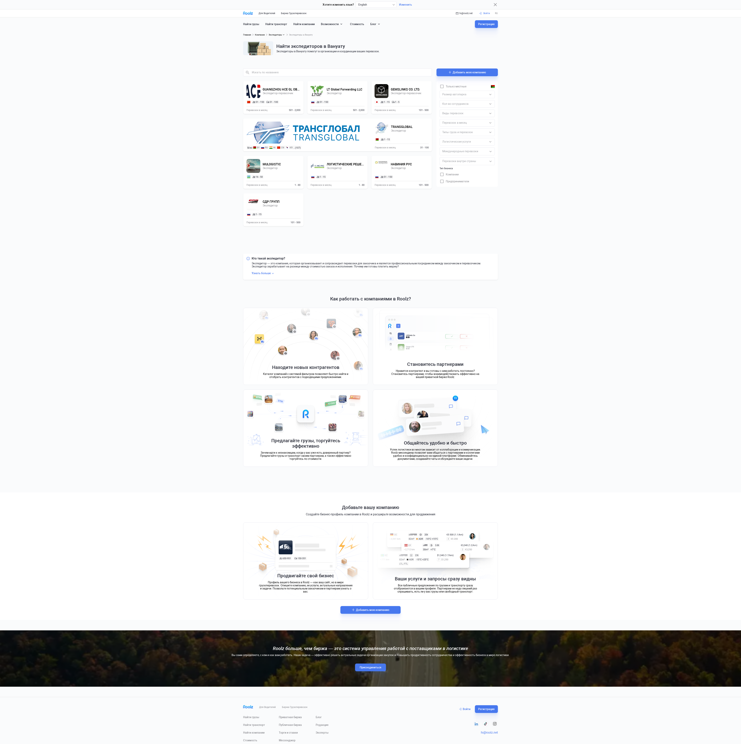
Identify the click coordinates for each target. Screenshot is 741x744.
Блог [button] (373, 24)
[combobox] (376, 5)
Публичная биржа (290, 724)
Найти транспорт (276, 24)
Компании (260, 35)
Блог (319, 717)
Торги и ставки (288, 732)
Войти (466, 709)
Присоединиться (370, 667)
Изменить (405, 4)
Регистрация (486, 24)
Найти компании (304, 24)
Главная (247, 35)
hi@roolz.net (466, 13)
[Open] (490, 151)
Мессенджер (287, 740)
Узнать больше (261, 273)
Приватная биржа (290, 717)
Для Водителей (267, 13)
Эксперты (322, 732)
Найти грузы (251, 24)
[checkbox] (453, 86)
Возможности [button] (330, 24)
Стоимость (357, 24)
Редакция (322, 724)
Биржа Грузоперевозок (293, 13)
